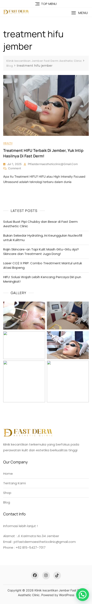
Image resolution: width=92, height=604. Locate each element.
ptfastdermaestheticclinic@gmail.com (53, 164)
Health (7, 143)
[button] (79, 13)
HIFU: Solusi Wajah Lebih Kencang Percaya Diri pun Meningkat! (42, 279)
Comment (14, 168)
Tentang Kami (14, 483)
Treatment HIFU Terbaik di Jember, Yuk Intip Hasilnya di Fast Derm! (43, 153)
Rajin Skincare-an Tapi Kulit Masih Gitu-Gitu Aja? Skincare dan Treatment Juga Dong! (41, 251)
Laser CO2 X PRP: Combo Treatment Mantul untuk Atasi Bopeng (42, 265)
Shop (7, 492)
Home (8, 473)
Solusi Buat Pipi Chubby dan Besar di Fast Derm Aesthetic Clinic (40, 223)
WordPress (66, 595)
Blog (6, 502)
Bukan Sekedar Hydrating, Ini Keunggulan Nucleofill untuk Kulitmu (42, 237)
